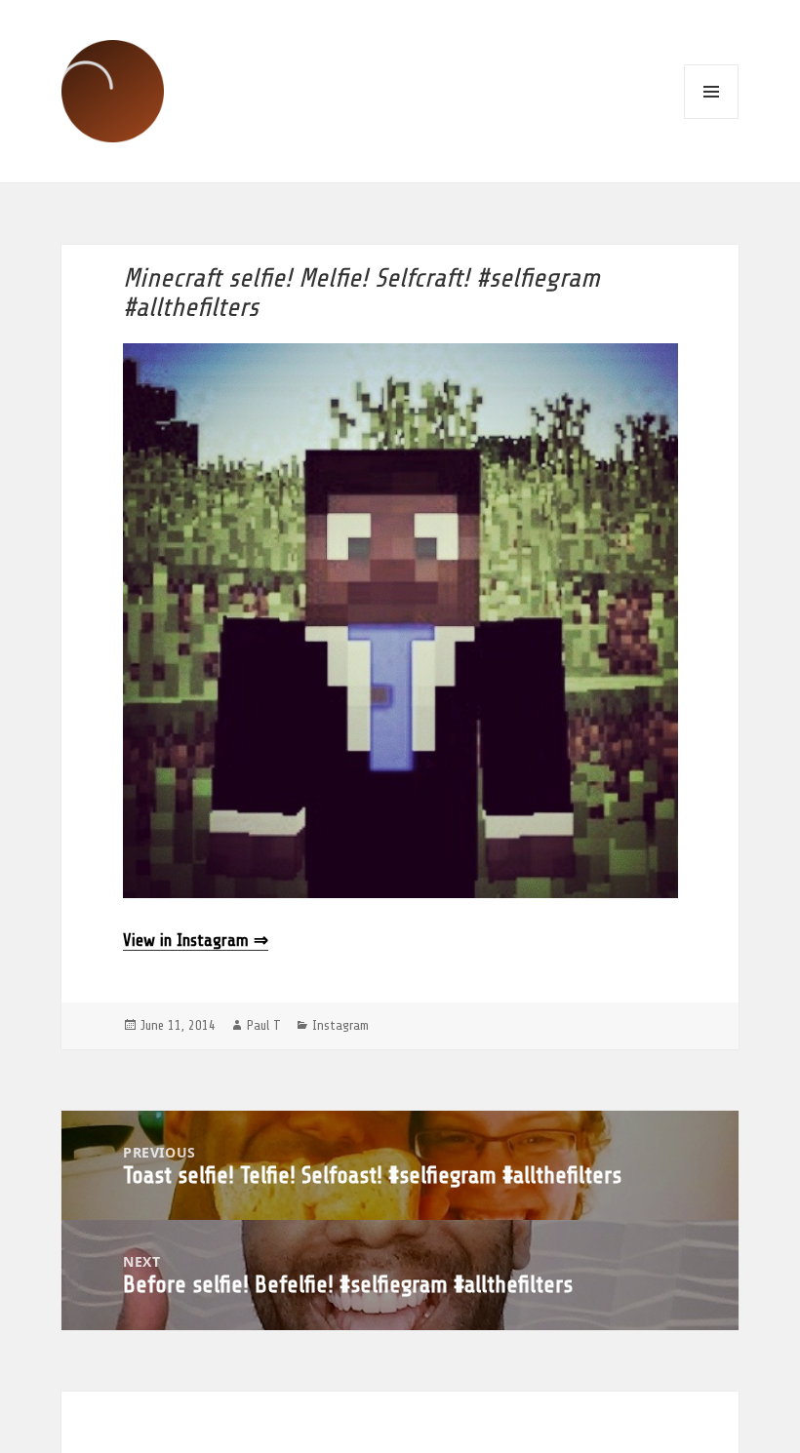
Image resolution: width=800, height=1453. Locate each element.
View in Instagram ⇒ (195, 940)
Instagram (340, 1025)
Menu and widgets (711, 91)
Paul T (264, 1025)
